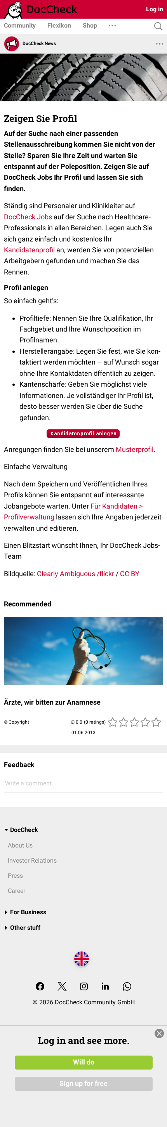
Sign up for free (83, 1083)
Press (15, 875)
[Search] (156, 27)
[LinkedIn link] (105, 987)
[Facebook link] (40, 987)
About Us (20, 845)
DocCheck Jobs (28, 217)
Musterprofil (134, 449)
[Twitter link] (62, 987)
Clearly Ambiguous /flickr (75, 574)
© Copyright (16, 722)
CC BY (129, 574)
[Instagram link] (84, 987)
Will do (83, 1062)
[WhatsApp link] (127, 987)
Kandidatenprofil (29, 250)
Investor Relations (32, 860)
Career (16, 890)
